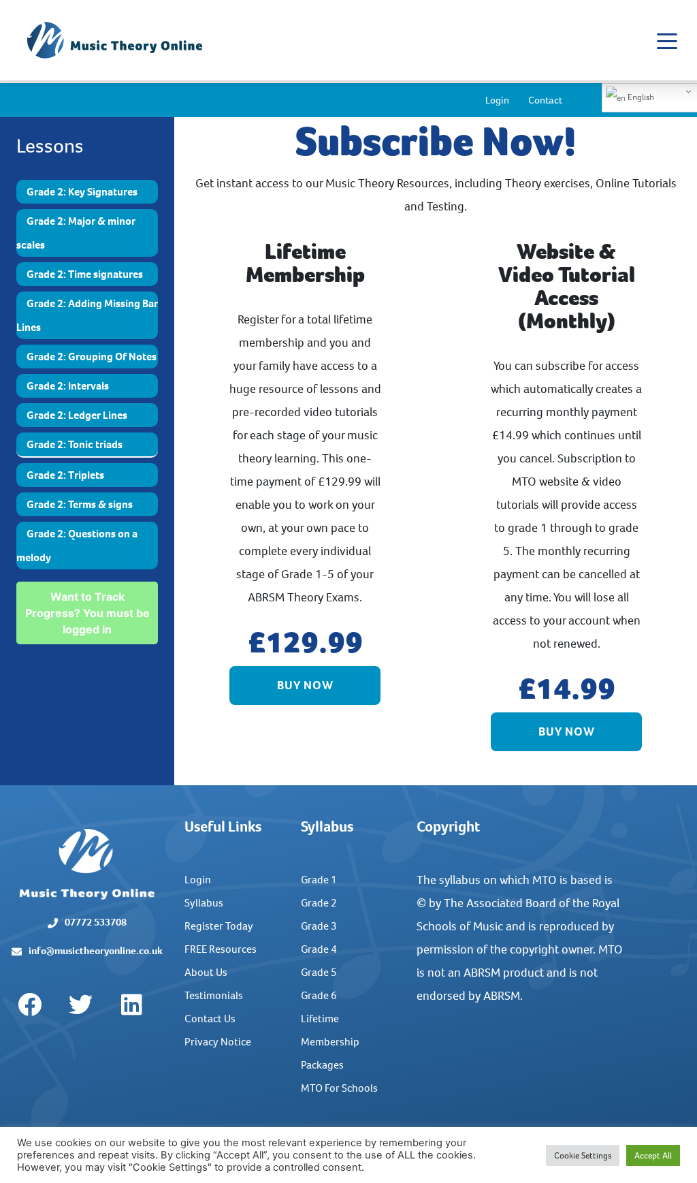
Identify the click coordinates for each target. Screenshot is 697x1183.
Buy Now (305, 685)
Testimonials (213, 995)
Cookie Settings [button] (582, 1155)
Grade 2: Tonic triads (75, 444)
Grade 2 (319, 903)
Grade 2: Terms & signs (80, 504)
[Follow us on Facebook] (29, 1005)
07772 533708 (96, 922)
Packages (322, 1065)
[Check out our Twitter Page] (80, 1005)
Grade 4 (319, 949)
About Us (205, 972)
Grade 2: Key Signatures (82, 192)
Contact (545, 100)
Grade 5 (319, 972)
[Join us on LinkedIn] (131, 1005)
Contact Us (210, 1018)
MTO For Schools (339, 1088)
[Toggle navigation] (667, 40)
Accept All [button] (653, 1155)
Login (497, 100)
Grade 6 (319, 995)
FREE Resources (220, 949)
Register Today (218, 926)
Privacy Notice (217, 1042)
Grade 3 (319, 926)
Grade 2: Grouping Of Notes (92, 356)
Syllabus (203, 903)
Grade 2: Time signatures (85, 274)
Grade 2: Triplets (65, 475)
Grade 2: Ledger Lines (77, 415)
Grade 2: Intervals (68, 386)
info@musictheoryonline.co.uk (96, 951)
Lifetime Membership (330, 1030)
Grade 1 (319, 879)
